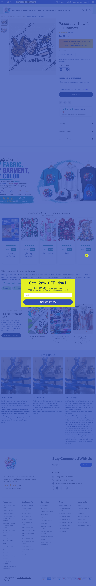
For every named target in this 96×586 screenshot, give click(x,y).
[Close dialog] (86, 255)
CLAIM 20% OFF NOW (48, 302)
